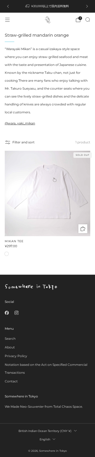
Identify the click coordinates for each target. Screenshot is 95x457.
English (45, 439)
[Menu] (7, 19)
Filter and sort (23, 142)
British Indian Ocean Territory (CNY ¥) (45, 431)
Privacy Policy (16, 356)
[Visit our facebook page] (7, 313)
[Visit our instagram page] (16, 313)
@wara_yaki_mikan (20, 123)
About (10, 347)
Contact (11, 381)
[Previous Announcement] (8, 6)
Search (10, 339)
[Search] (87, 19)
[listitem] (47, 6)
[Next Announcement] (87, 6)
